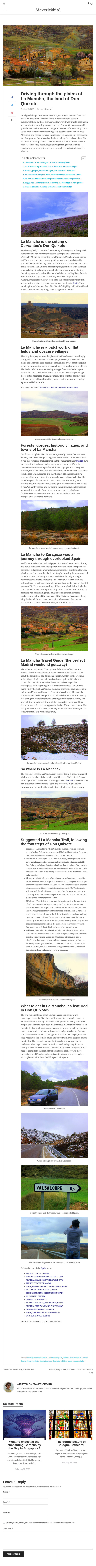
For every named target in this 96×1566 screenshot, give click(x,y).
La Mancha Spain (55, 1358)
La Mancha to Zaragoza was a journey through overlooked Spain (53, 175)
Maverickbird (48, 10)
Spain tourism (46, 1361)
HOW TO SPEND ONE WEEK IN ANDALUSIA (44, 1277)
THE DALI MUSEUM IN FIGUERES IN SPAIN (44, 1293)
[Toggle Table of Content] (82, 158)
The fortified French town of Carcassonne (58, 387)
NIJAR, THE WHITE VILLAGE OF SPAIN (43, 1312)
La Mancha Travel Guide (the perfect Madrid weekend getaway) (52, 179)
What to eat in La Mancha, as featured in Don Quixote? (48, 187)
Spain (43, 1268)
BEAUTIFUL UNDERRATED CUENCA (41, 1290)
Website (6, 1512)
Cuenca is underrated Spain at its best (18, 1369)
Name (6, 1492)
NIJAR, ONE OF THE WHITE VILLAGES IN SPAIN (46, 1286)
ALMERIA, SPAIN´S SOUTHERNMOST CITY (44, 1280)
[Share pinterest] (12, 112)
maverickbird (45, 109)
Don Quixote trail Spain (37, 1358)
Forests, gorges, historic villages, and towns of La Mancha (50, 170)
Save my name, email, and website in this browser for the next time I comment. (40, 1523)
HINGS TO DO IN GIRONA (38, 1273)
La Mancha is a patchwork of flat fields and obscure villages (51, 166)
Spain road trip (32, 1361)
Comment (8, 1528)
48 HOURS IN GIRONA (35, 1296)
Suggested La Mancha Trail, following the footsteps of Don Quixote (54, 183)
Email (6, 1502)
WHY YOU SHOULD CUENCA (38, 1316)
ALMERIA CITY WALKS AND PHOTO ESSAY (44, 1306)
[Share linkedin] (12, 120)
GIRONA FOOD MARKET (36, 1299)
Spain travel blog (60, 1361)
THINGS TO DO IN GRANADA (38, 1283)
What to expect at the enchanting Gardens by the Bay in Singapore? (24, 1445)
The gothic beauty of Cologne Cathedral (71, 1443)
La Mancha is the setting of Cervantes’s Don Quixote (47, 162)
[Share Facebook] (12, 97)
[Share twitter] (12, 105)
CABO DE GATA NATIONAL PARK (40, 1309)
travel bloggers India (76, 1361)
